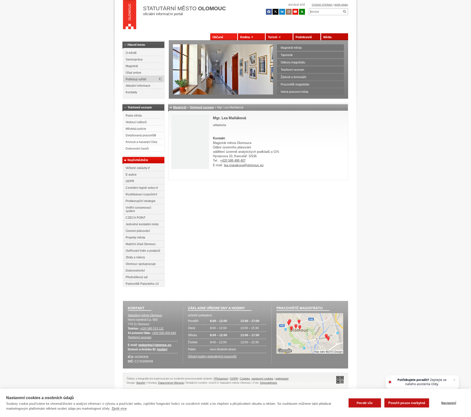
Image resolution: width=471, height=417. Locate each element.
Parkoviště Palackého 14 (142, 284)
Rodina (245, 37)
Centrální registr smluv (141, 188)
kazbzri (162, 349)
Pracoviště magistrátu (295, 84)
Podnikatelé (304, 37)
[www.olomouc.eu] (129, 16)
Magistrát (132, 66)
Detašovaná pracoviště (141, 135)
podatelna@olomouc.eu (154, 345)
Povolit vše (365, 403)
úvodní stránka (322, 5)
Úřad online (133, 72)
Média (327, 37)
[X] (275, 12)
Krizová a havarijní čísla (141, 142)
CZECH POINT (135, 217)
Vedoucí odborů (136, 122)
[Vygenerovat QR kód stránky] (338, 379)
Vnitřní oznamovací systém (138, 209)
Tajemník (287, 55)
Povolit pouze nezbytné (406, 403)
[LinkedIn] (282, 12)
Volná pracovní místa (294, 92)
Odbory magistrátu (293, 62)
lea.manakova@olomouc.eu (243, 165)
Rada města (134, 115)
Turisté (273, 37)
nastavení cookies (262, 378)
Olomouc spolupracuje (141, 264)
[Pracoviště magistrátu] (309, 334)
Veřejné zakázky (137, 168)
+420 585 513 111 (152, 328)
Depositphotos (268, 382)
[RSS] (302, 12)
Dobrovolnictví (135, 270)
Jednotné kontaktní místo (142, 224)
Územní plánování (138, 231)
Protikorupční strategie (141, 201)
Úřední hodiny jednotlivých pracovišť (212, 356)
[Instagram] (289, 12)
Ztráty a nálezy (135, 257)
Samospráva (134, 59)
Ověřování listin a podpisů (143, 250)
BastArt (140, 382)
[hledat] (344, 11)
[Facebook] (269, 12)
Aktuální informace (138, 85)
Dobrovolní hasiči (137, 148)
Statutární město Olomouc (145, 315)
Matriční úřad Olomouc (141, 244)
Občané (217, 37)
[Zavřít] (454, 380)
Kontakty (131, 92)
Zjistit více (119, 408)
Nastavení (448, 403)
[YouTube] (295, 12)
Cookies (245, 378)
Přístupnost (221, 378)
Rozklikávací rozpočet (141, 194)
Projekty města (135, 237)
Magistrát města (291, 47)
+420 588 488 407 (233, 160)
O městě (131, 53)
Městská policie (136, 129)
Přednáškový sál (137, 277)
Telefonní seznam (292, 69)
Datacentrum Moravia (171, 382)
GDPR (130, 181)
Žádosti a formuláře (293, 77)
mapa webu (341, 5)
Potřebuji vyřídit (136, 79)
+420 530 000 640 (164, 333)
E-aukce (131, 174)
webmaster (282, 378)
